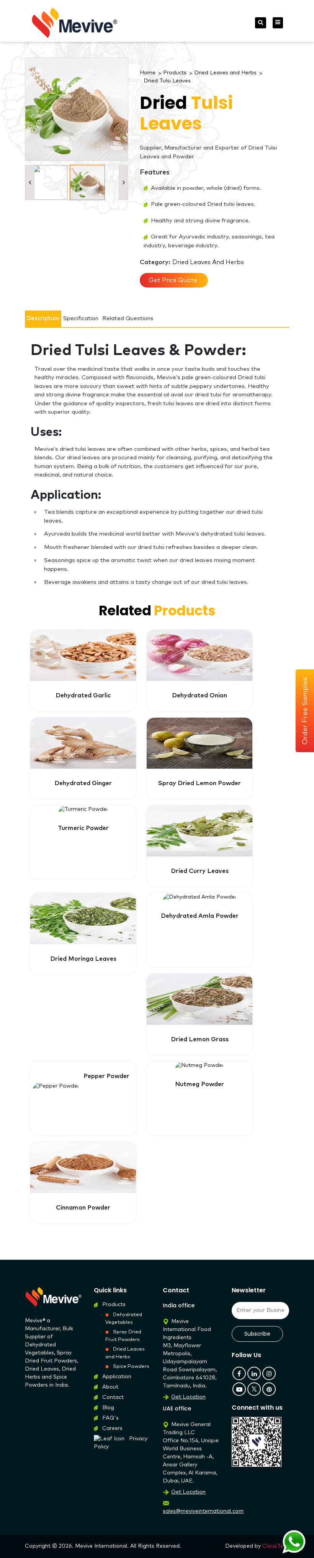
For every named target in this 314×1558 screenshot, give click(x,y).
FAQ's (110, 1418)
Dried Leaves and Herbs (225, 73)
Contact (113, 1397)
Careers (112, 1428)
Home (147, 73)
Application (116, 1376)
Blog (108, 1407)
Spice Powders (131, 1366)
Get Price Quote (174, 280)
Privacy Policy (120, 1443)
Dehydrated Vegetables (123, 1318)
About (110, 1387)
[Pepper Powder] (83, 1086)
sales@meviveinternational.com (203, 1511)
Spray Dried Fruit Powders (123, 1336)
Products (174, 73)
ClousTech (275, 1546)
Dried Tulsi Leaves (167, 81)
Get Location (188, 1397)
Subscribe (257, 1334)
